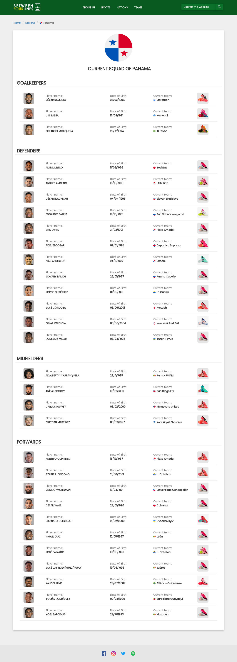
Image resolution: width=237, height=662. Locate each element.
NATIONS (122, 7)
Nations (30, 23)
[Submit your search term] (219, 7)
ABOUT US (89, 7)
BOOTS (106, 7)
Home (17, 23)
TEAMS (138, 7)
